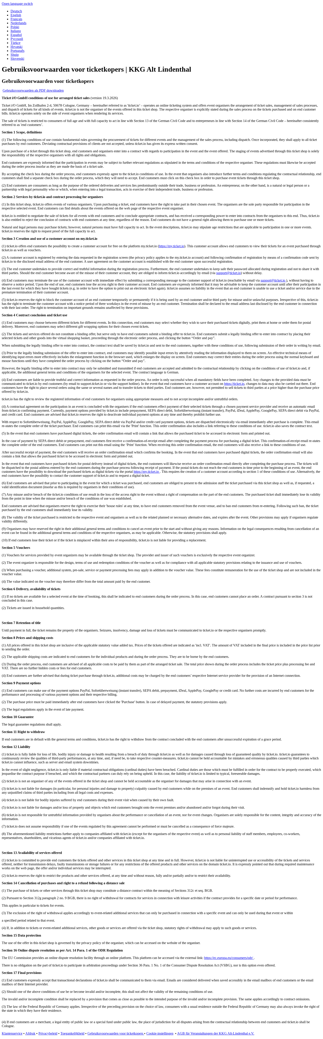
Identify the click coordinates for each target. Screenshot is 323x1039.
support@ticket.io (228, 273)
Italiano (16, 31)
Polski (15, 27)
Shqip (15, 54)
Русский (17, 39)
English (16, 15)
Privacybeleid (47, 1033)
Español (16, 35)
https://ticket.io (234, 384)
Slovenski (17, 58)
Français (16, 19)
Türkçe (15, 43)
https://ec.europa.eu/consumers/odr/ (229, 958)
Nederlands (18, 23)
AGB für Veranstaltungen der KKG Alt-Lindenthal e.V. (215, 1033)
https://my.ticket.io (171, 246)
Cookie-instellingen (159, 1033)
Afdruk (30, 1033)
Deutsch (16, 11)
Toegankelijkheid (72, 1033)
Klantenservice (12, 1033)
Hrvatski (16, 47)
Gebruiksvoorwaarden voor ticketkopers (115, 1033)
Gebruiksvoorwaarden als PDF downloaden (33, 90)
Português (17, 51)
